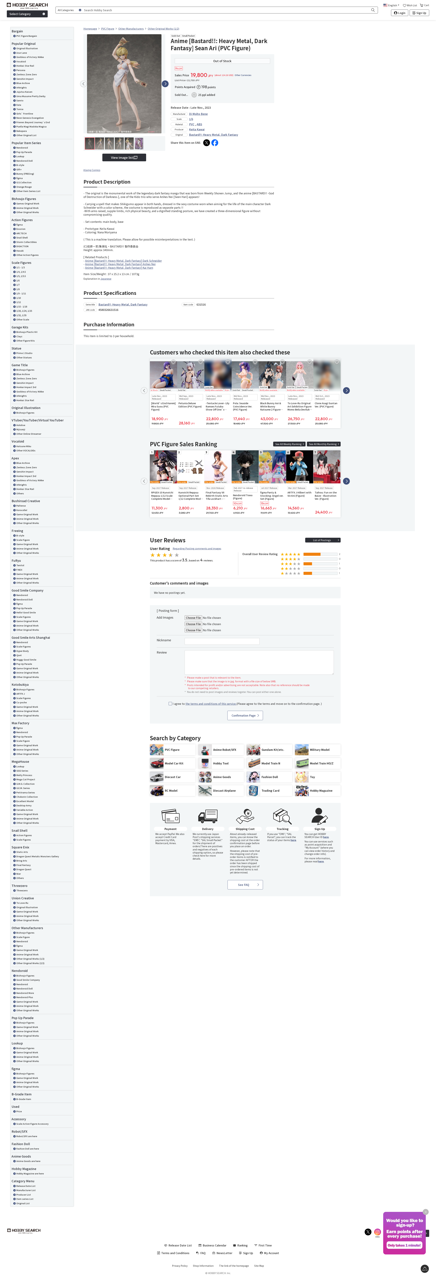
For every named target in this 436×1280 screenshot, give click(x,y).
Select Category (20, 14)
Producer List (23, 1194)
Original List (23, 1203)
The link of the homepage (234, 1265)
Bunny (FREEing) (25, 173)
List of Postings (322, 540)
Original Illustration (27, 48)
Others (20, 493)
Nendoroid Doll (24, 160)
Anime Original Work (27, 208)
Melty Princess (24, 775)
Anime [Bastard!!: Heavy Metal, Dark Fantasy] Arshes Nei (120, 264)
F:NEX (19, 569)
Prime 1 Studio (24, 353)
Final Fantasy (23, 865)
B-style (20, 165)
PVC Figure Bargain (26, 35)
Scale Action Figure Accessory (32, 1123)
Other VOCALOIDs (25, 450)
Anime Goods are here (28, 1161)
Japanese (105, 278)
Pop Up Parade (24, 152)
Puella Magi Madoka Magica (31, 126)
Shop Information (203, 1265)
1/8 (18, 289)
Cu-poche (21, 702)
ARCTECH (21, 233)
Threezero (22, 890)
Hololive (20, 425)
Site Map (259, 1265)
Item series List (24, 1198)
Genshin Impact (25, 78)
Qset (19, 655)
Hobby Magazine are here (30, 1173)
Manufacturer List (26, 1190)
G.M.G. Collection (25, 783)
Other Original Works (27, 212)
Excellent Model (25, 801)
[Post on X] (206, 142)
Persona (20, 70)
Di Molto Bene (198, 114)
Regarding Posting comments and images (197, 548)
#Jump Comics (91, 170)
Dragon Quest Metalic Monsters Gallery (37, 856)
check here (199, 855)
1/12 (18, 302)
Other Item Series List (28, 191)
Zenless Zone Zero (26, 74)
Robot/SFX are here (26, 1136)
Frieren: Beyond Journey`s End (33, 122)
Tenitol (20, 565)
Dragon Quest (23, 869)
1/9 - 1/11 (21, 293)
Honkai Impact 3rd (26, 387)
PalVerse (21, 505)
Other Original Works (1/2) (30, 958)
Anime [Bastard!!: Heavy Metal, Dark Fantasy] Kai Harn (119, 268)
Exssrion (20, 228)
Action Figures (24, 835)
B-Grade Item (23, 1099)
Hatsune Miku (23, 446)
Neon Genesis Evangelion (30, 117)
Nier (18, 873)
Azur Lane (21, 52)
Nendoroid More (25, 993)
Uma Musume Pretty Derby (30, 96)
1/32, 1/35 (21, 315)
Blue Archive (23, 83)
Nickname (164, 640)
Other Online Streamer (28, 433)
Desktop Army (24, 805)
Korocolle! (21, 510)
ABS (199, 124)
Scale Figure (23, 539)
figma (19, 178)
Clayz (19, 336)
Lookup (20, 156)
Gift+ (19, 169)
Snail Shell (22, 237)
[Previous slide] (83, 83)
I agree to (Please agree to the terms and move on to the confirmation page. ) (247, 703)
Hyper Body (22, 651)
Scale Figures (23, 616)
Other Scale (22, 319)
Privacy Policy (180, 1265)
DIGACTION (22, 246)
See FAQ (243, 885)
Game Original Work (27, 514)
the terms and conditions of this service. (210, 704)
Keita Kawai (197, 129)
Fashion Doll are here (27, 1148)
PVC (191, 124)
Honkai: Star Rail (25, 65)
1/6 (18, 280)
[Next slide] (165, 83)
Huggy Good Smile (26, 659)
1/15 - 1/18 (21, 306)
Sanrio (19, 100)
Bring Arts (21, 860)
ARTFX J (20, 693)
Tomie (19, 109)
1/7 (18, 284)
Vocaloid (21, 61)
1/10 (18, 297)
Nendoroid (22, 147)
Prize (19, 1111)
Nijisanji (20, 429)
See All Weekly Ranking (288, 444)
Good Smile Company (28, 979)
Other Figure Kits (25, 340)
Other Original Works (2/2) (30, 963)
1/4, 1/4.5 (21, 271)
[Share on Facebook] (214, 142)
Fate (18, 104)
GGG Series (22, 770)
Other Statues (24, 357)
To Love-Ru (22, 902)
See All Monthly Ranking (323, 444)
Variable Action (24, 809)
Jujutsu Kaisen (24, 91)
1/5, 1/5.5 (21, 276)
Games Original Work (27, 203)
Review (162, 652)
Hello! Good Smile (26, 612)
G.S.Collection (24, 182)
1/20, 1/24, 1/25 (24, 310)
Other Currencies (243, 75)
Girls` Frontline (24, 113)
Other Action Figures (27, 255)
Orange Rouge (24, 186)
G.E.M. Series (23, 788)
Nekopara (21, 131)
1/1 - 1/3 (20, 267)
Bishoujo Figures (25, 369)
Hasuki (20, 250)
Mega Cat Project (25, 779)
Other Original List (26, 135)
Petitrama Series (25, 792)
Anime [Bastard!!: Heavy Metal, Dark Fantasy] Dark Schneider (123, 261)
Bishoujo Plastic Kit (26, 331)
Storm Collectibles (26, 242)
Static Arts (22, 852)
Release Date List (25, 1186)
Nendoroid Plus (24, 997)
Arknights (21, 87)
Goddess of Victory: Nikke (30, 57)
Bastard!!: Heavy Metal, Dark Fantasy (213, 135)
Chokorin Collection (27, 796)
